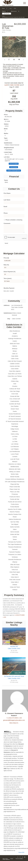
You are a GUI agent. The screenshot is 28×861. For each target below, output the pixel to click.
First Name (7, 193)
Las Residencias (15, 451)
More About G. (14, 723)
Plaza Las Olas (14, 491)
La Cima (14, 436)
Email (5, 206)
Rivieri (15, 517)
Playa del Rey (14, 484)
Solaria (15, 537)
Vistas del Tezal (15, 587)
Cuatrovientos (14, 401)
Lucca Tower (15, 454)
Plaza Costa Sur (15, 489)
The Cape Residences (15, 544)
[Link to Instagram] (22, 857)
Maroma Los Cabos (15, 464)
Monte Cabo (15, 474)
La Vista (14, 441)
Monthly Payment (9, 288)
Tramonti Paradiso (14, 552)
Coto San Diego (15, 391)
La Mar (15, 439)
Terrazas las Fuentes (14, 542)
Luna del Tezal (14, 459)
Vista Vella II (15, 582)
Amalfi (15, 333)
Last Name (7, 200)
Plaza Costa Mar (15, 486)
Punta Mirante (14, 507)
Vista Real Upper (14, 572)
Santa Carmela (14, 527)
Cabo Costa (14, 358)
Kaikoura (15, 431)
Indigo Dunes (15, 429)
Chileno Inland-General (16, 314)
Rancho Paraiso (15, 512)
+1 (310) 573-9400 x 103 (14, 718)
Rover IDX (21, 852)
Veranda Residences (14, 559)
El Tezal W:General (15, 419)
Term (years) (7, 278)
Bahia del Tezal (14, 343)
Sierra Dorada (14, 532)
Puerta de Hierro (15, 497)
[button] (4, 59)
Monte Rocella (14, 476)
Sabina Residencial (15, 519)
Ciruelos (14, 386)
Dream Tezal (15, 409)
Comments (7, 223)
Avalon (15, 341)
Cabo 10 (14, 353)
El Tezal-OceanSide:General (15, 421)
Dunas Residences (15, 414)
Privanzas (15, 494)
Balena (15, 346)
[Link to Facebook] (20, 857)
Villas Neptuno (14, 567)
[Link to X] (18, 857)
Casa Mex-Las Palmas (15, 376)
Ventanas (15, 557)
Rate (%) (6, 265)
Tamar (15, 539)
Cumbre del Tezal (14, 404)
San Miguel (14, 524)
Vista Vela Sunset (14, 579)
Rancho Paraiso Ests (14, 514)
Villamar (14, 562)
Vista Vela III (15, 577)
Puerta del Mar (14, 499)
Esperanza (14, 424)
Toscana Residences (14, 547)
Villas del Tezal (14, 564)
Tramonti (14, 549)
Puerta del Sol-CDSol (14, 502)
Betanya (14, 348)
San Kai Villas (14, 522)
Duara (15, 411)
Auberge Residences (14, 338)
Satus (14, 529)
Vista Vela (15, 574)
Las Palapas (15, 449)
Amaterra (15, 336)
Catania (14, 379)
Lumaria (14, 456)
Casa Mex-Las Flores (14, 373)
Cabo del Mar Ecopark (15, 361)
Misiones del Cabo (14, 469)
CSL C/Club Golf (15, 399)
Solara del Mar (14, 534)
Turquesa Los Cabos (14, 554)
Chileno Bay (15, 381)
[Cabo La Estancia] (11, 3)
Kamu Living (15, 434)
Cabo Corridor (15, 85)
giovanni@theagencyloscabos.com (14, 720)
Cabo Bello (14, 356)
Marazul (14, 461)
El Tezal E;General (15, 416)
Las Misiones (15, 446)
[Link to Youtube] (25, 857)
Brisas (15, 351)
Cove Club (14, 394)
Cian (14, 383)
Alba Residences (14, 331)
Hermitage (15, 426)
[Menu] (24, 3)
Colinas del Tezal (14, 389)
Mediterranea (15, 466)
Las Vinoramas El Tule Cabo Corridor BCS (17, 307)
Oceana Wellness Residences (14, 479)
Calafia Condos (15, 363)
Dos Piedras (15, 406)
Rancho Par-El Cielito (14, 509)
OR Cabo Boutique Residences (14, 481)
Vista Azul (15, 569)
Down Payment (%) (9, 271)
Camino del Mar (15, 366)
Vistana (14, 584)
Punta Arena (15, 504)
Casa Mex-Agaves (14, 371)
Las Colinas (14, 444)
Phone (6, 213)
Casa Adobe (15, 368)
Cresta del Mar (14, 396)
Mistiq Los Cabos (14, 471)
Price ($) (6, 258)
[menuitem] (24, 3)
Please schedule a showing (13, 220)
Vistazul (14, 589)
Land (6, 85)
